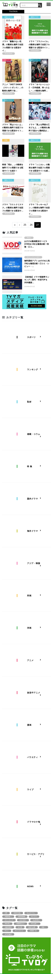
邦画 (5, 140)
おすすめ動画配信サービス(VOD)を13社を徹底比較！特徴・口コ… (36, 244)
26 (31, 225)
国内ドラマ (8, 17)
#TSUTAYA (8, 53)
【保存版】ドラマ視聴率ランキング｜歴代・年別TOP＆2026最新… (36, 280)
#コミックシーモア (33, 257)
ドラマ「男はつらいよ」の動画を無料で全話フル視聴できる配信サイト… (12, 127)
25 (25, 225)
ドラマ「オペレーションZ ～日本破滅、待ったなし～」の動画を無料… (39, 87)
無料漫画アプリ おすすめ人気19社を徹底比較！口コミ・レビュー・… (37, 263)
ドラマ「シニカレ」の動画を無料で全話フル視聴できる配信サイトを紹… (39, 167)
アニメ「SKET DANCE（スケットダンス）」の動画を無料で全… (12, 87)
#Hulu (29, 237)
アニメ (6, 60)
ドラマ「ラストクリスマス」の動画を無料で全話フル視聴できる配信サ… (12, 207)
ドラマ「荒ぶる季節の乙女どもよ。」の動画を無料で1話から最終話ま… (39, 127)
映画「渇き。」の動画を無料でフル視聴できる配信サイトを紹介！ (12, 167)
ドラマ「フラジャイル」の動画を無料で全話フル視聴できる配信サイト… (39, 44)
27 (37, 225)
